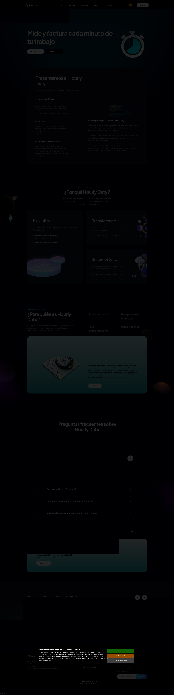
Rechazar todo (120, 656)
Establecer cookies (121, 660)
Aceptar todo (120, 651)
